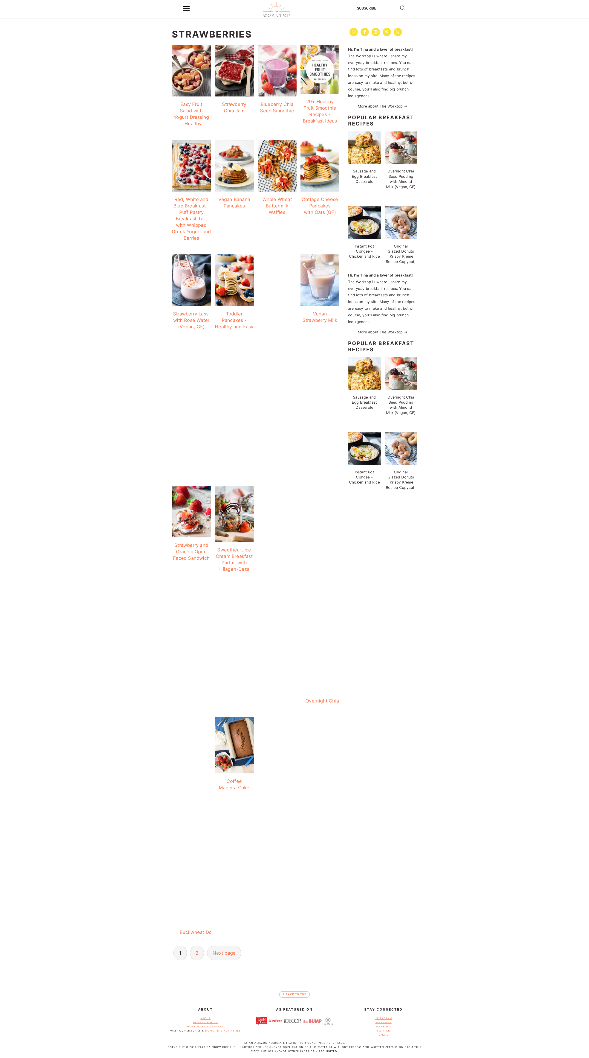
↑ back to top (294, 994)
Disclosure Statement (205, 1027)
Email (383, 1035)
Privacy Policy (205, 1022)
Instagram (383, 1018)
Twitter (383, 1031)
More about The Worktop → (382, 106)
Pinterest (383, 1022)
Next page (224, 953)
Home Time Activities (223, 1031)
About (205, 1018)
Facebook (383, 1027)
